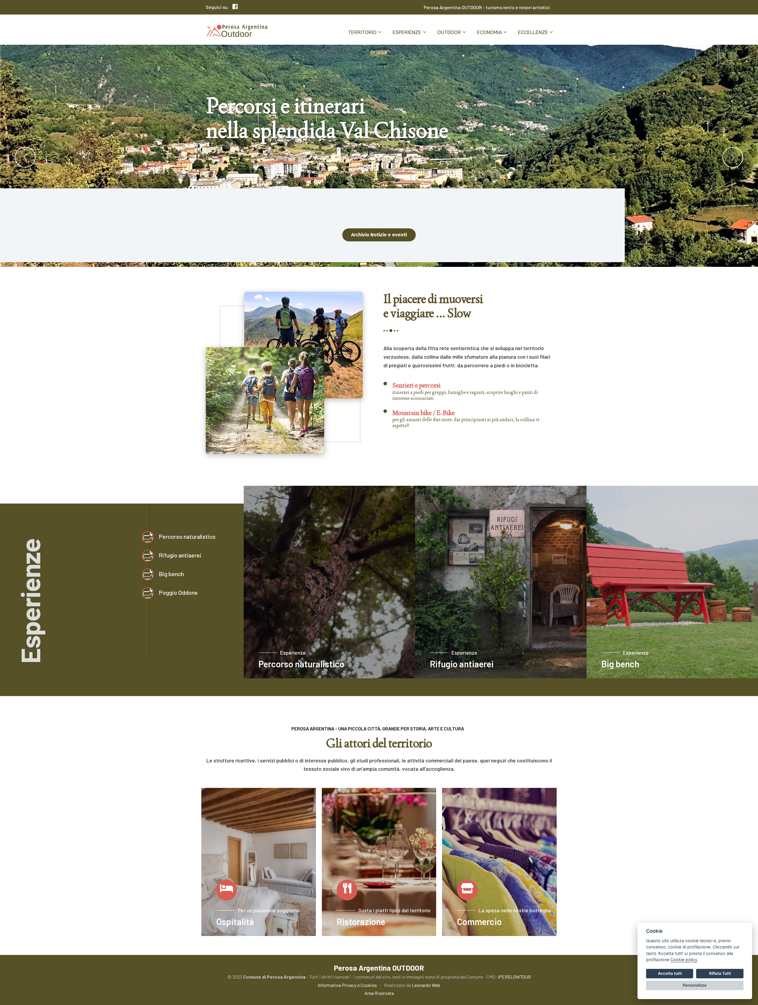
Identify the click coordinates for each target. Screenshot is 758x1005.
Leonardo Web (426, 985)
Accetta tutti (670, 973)
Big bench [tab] (171, 573)
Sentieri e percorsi (416, 385)
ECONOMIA (489, 32)
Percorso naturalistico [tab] (187, 536)
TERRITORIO (362, 32)
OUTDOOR (449, 32)
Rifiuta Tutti (720, 973)
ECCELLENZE (533, 32)
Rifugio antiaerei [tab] (180, 555)
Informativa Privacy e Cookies (347, 985)
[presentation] (25, 157)
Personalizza (694, 985)
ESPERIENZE (407, 32)
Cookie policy (683, 959)
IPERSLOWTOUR (514, 977)
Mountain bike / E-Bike (423, 412)
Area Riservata (379, 993)
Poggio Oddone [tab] (178, 592)
